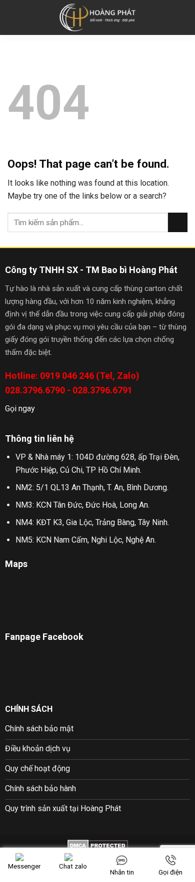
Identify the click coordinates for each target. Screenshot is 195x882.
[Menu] (14, 17)
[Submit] (178, 222)
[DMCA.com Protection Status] (98, 845)
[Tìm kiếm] (184, 17)
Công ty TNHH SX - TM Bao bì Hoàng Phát (91, 270)
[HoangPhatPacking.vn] (97, 17)
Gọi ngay (20, 408)
